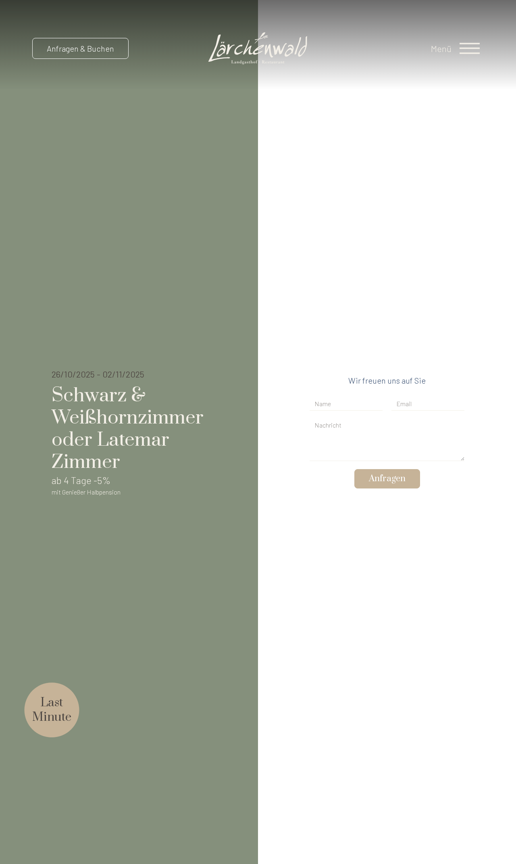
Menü (441, 48)
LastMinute (51, 710)
